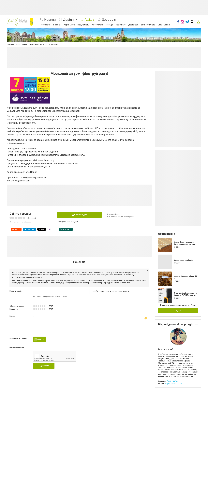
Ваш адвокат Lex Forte (183, 260)
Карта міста (69, 25)
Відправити (44, 366)
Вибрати (40, 339)
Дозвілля (109, 19)
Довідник (70, 19)
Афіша (89, 19)
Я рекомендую (80, 215)
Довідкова (133, 25)
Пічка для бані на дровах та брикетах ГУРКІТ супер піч (185, 294)
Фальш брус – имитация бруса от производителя (184, 243)
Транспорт (121, 25)
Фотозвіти (46, 25)
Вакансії (57, 25)
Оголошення (164, 25)
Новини (50, 19)
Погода (109, 25)
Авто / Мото (97, 25)
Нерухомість (83, 25)
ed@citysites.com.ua (173, 383)
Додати (178, 311)
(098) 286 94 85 (173, 381)
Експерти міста (148, 25)
